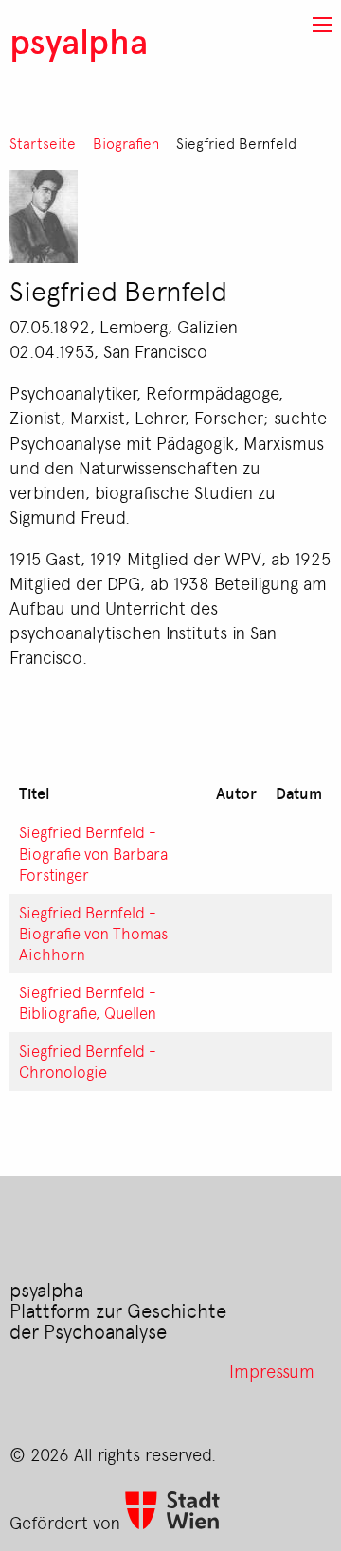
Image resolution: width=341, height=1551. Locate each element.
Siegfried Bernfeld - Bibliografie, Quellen (87, 1002)
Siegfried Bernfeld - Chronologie (87, 1060)
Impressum (271, 1370)
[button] (322, 24)
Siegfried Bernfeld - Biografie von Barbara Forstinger (93, 852)
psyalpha (78, 40)
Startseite (42, 143)
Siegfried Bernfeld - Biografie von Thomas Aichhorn (93, 932)
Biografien (126, 143)
